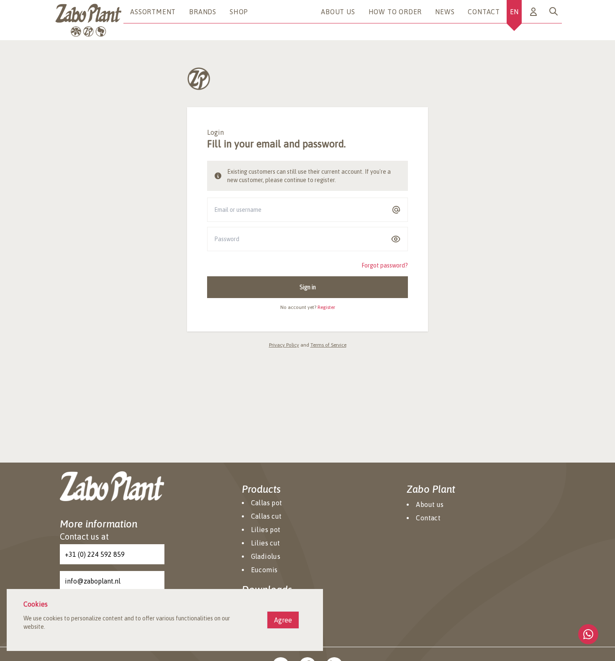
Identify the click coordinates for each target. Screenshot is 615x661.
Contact (484, 11)
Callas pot (266, 503)
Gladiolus (266, 556)
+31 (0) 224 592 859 (95, 554)
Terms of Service (328, 345)
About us (338, 11)
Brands (202, 11)
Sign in (308, 287)
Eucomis (264, 570)
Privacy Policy (284, 345)
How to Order (395, 11)
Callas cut (266, 516)
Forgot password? (384, 265)
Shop (239, 11)
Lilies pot (266, 529)
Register (326, 307)
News (444, 11)
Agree (283, 620)
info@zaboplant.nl (92, 581)
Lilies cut (265, 543)
